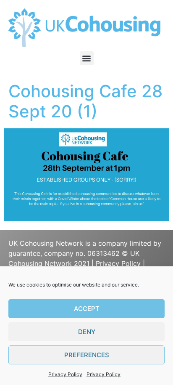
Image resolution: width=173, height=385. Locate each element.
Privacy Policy (65, 374)
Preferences (86, 355)
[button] (87, 58)
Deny (86, 332)
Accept (87, 309)
